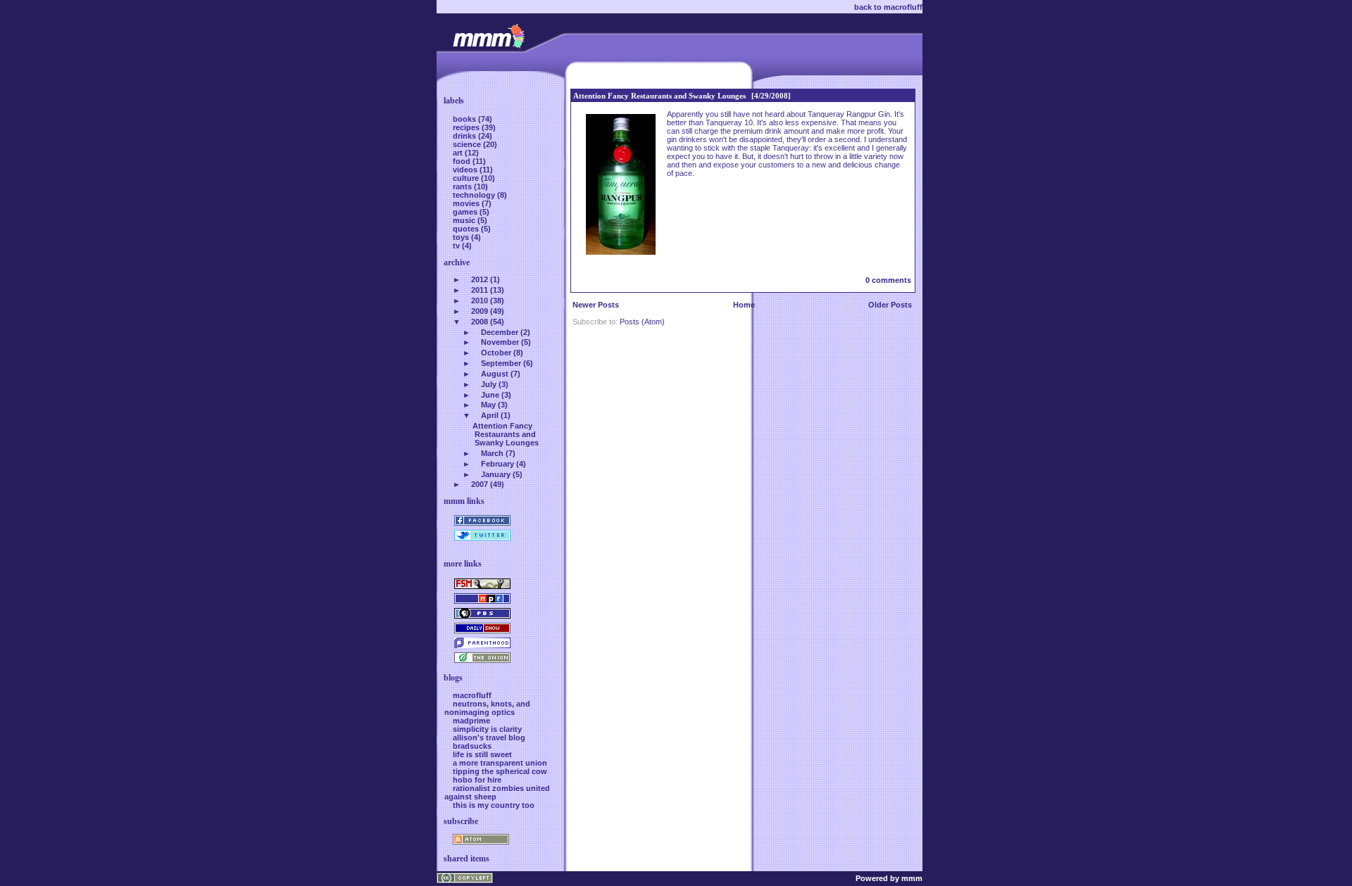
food (462, 161)
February (497, 464)
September (501, 363)
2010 (479, 300)
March (492, 453)
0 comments (888, 280)
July (488, 384)
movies (467, 203)
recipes (467, 127)
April (490, 415)
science (468, 144)
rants (463, 186)
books (465, 119)
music (465, 220)
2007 (479, 484)
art (459, 152)
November (500, 342)
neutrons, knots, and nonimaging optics (487, 708)
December (499, 332)
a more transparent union (500, 763)
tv (457, 245)
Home (744, 304)
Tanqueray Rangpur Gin (849, 114)
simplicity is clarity (487, 729)
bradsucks (472, 746)
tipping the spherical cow (500, 771)
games (466, 212)
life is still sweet (482, 754)
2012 (479, 279)
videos (466, 169)
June (490, 395)
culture (467, 178)
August (494, 373)
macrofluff (472, 695)
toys (462, 237)
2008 (479, 321)
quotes (467, 228)
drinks (465, 136)
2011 (479, 290)
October (496, 352)
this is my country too (493, 805)
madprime (471, 720)
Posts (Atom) (642, 321)
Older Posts (890, 304)
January (496, 474)
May (488, 404)
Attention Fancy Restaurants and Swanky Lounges (659, 95)
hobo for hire (477, 780)
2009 (479, 311)
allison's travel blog (489, 737)
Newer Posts (595, 304)
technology (475, 195)
